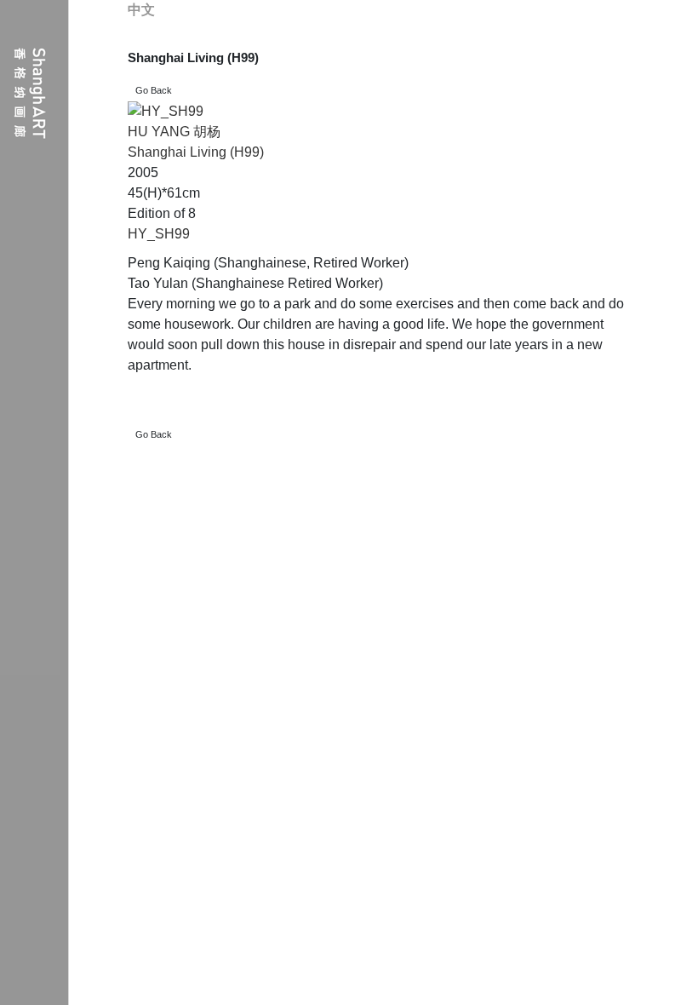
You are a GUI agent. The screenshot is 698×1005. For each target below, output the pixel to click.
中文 (141, 10)
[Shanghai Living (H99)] (165, 111)
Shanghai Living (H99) (196, 152)
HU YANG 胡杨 (174, 131)
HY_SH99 (159, 234)
